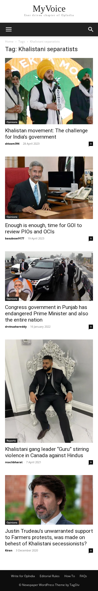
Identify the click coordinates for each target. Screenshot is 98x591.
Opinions (12, 122)
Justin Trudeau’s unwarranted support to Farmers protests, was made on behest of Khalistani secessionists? (49, 537)
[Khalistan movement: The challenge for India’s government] (49, 91)
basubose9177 (14, 238)
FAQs (83, 576)
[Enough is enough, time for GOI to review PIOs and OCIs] (49, 188)
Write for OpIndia (23, 576)
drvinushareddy (16, 326)
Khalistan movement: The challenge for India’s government (46, 134)
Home (9, 41)
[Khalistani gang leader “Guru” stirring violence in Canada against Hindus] (49, 391)
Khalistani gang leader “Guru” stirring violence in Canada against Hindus (47, 452)
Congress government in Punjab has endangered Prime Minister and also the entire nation (46, 313)
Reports (11, 440)
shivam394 (12, 143)
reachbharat (14, 462)
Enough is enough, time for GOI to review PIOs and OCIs (43, 228)
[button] (9, 29)
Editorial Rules (50, 576)
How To (69, 576)
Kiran (8, 550)
